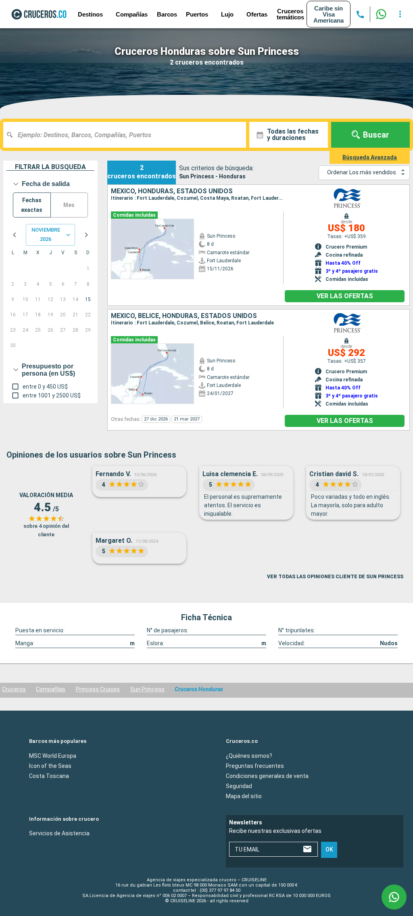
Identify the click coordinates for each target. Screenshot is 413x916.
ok (329, 849)
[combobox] (128, 134)
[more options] (400, 14)
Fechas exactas (31, 205)
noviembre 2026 (45, 234)
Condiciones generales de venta (267, 775)
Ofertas (256, 14)
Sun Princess (147, 689)
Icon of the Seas (50, 765)
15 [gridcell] (88, 299)
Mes (69, 205)
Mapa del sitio (244, 796)
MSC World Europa (52, 755)
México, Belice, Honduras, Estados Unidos (184, 316)
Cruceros (14, 689)
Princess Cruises (98, 689)
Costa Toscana (49, 775)
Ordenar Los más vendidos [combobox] (361, 172)
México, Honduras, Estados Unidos (172, 191)
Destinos (90, 14)
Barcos (167, 14)
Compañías (50, 689)
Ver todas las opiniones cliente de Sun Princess (335, 576)
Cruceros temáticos (290, 14)
